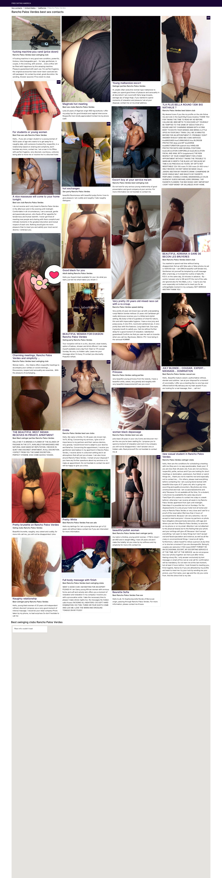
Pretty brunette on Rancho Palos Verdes (36, 524)
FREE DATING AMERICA (21, 3)
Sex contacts (17, 8)
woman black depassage (127, 431)
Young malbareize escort (127, 83)
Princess (117, 372)
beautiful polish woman (126, 530)
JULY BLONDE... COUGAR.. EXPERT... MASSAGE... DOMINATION (183, 369)
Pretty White (70, 519)
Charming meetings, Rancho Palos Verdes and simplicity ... (32, 357)
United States (30, 8)
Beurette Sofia (121, 592)
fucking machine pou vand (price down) (35, 51)
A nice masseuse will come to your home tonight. (36, 198)
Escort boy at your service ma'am (132, 179)
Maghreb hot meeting (75, 103)
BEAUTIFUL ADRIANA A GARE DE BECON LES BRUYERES (181, 255)
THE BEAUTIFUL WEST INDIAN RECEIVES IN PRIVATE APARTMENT (33, 433)
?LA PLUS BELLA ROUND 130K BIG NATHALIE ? (182, 106)
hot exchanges (71, 188)
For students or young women (30, 132)
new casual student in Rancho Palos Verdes (183, 455)
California (42, 8)
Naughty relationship (25, 598)
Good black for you (74, 270)
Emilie (66, 430)
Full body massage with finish (80, 580)
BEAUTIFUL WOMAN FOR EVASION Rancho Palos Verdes (83, 335)
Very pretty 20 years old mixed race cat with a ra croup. (135, 302)
